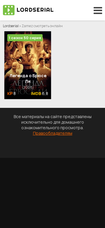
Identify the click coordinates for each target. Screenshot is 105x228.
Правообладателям (52, 133)
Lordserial (11, 25)
